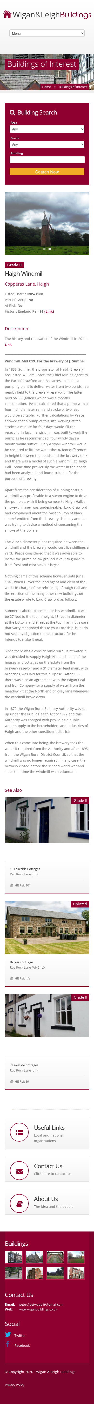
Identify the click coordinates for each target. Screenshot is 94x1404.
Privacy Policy (14, 1385)
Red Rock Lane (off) (24, 874)
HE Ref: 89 (22, 1081)
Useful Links (49, 1127)
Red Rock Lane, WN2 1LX (27, 967)
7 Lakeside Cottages (24, 1065)
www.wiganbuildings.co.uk (38, 1309)
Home (46, 87)
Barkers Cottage (21, 962)
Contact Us (48, 1166)
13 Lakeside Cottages (25, 869)
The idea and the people (54, 1206)
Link (8, 344)
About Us (46, 1199)
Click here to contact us (53, 1173)
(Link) (49, 311)
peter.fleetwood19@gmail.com (41, 1304)
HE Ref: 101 (23, 885)
